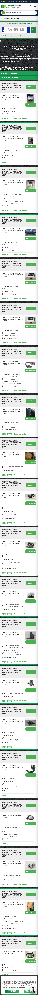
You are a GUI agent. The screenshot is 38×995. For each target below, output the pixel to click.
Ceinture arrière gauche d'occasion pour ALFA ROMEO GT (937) (12, 86)
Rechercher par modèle (11, 36)
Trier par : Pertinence (19, 73)
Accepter (12, 991)
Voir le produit (32, 105)
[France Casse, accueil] (11, 6)
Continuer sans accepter (25, 979)
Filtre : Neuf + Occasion (19, 78)
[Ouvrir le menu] (35, 6)
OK (33, 30)
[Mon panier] (31, 6)
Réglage (28, 991)
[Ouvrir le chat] (32, 990)
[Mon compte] (27, 6)
